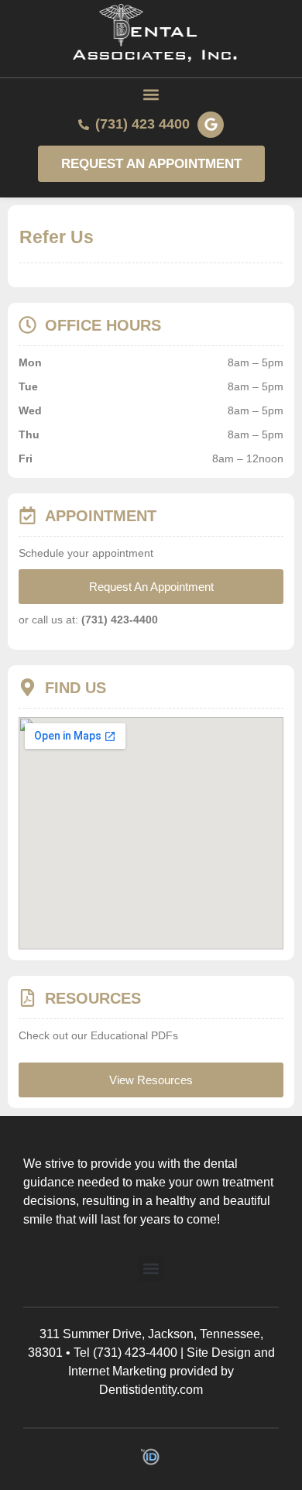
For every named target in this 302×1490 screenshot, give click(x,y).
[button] (151, 95)
